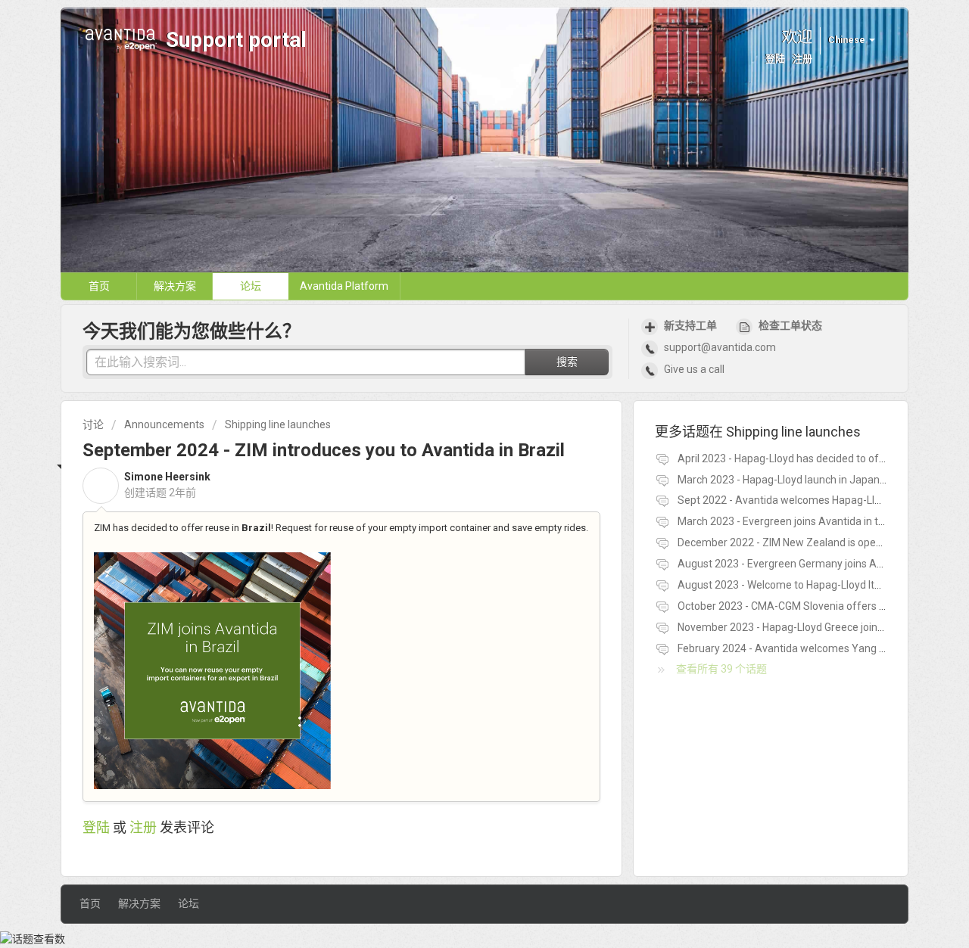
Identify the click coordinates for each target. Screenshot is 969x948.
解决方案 (175, 286)
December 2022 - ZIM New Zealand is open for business (810, 542)
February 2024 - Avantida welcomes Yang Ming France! (808, 648)
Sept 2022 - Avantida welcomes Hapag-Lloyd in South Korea (821, 500)
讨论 (93, 424)
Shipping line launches (278, 424)
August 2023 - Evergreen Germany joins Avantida (795, 564)
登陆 (96, 827)
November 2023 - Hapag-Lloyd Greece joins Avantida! (804, 627)
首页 (99, 286)
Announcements (164, 424)
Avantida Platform (344, 286)
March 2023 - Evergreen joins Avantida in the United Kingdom (823, 521)
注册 (143, 827)
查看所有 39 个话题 (721, 669)
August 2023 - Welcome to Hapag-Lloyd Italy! (784, 585)
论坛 (250, 286)
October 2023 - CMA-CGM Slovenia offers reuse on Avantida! (823, 606)
